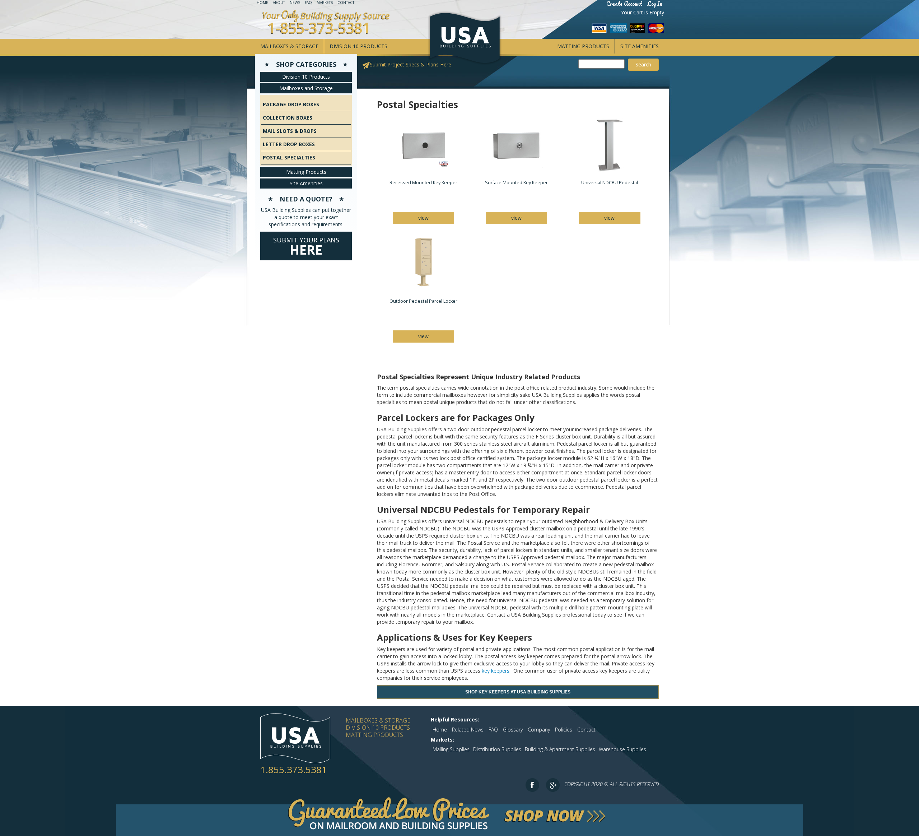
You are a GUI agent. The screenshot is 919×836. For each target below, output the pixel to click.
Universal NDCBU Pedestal (609, 183)
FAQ (308, 2)
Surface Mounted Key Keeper (516, 183)
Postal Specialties (289, 157)
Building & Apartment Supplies (560, 749)
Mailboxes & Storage (289, 46)
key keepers (495, 670)
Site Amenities (639, 46)
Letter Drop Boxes (289, 144)
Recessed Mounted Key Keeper (423, 183)
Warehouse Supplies (622, 749)
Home (262, 2)
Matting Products (583, 46)
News (295, 2)
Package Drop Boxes (291, 104)
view (423, 217)
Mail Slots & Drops (290, 130)
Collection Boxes (287, 117)
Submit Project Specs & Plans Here (410, 64)
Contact (345, 2)
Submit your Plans (306, 247)
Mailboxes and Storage (306, 88)
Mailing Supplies (451, 749)
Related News (468, 729)
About (279, 2)
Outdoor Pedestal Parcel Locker (423, 301)
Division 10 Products (358, 46)
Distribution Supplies (497, 749)
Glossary (513, 729)
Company (539, 729)
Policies (563, 729)
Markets (325, 2)
